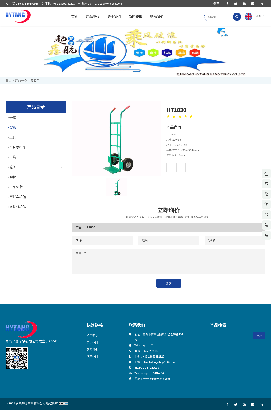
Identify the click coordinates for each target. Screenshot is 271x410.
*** (151, 345)
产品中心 (92, 16)
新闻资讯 (135, 16)
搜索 (259, 335)
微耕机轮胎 (17, 207)
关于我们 (114, 16)
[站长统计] (63, 403)
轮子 (12, 167)
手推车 (14, 117)
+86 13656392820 (64, 3)
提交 (169, 283)
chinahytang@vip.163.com (106, 3)
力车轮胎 (16, 187)
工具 (12, 157)
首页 (74, 16)
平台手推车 (17, 147)
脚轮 (12, 177)
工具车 (14, 137)
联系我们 (157, 16)
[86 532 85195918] (266, 225)
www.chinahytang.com (156, 378)
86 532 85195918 (28, 3)
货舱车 (35, 80)
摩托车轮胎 (17, 197)
